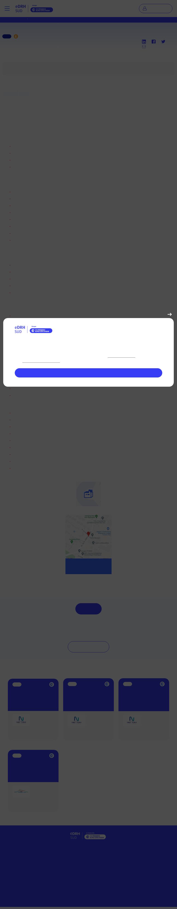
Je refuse (158, 314)
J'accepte (88, 373)
